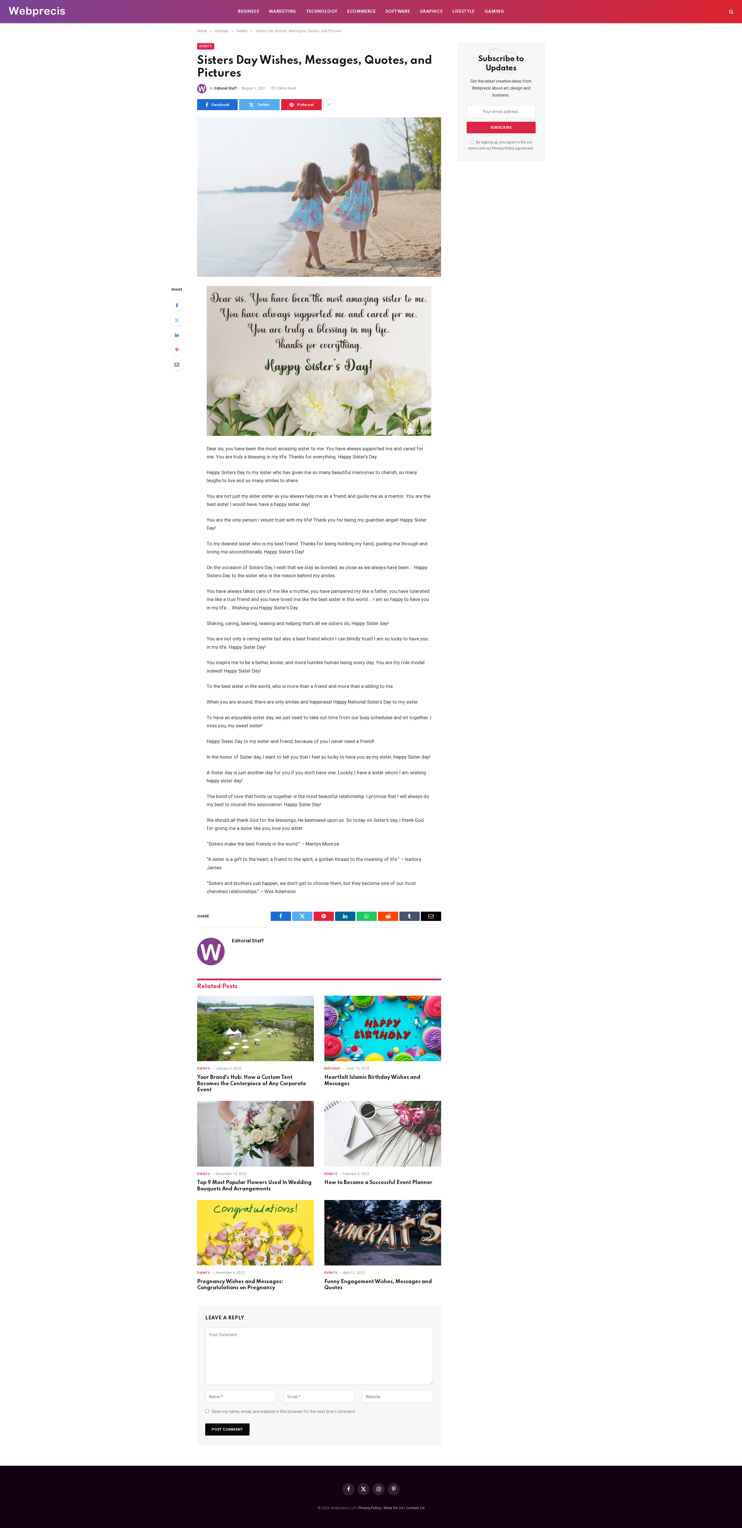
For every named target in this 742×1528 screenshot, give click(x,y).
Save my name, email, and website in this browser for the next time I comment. (284, 1411)
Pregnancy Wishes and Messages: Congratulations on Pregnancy (240, 1285)
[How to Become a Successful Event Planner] (382, 1134)
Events (205, 46)
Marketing (282, 12)
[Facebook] (177, 305)
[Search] (730, 11)
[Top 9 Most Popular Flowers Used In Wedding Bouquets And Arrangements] (255, 1134)
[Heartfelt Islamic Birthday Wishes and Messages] (382, 1028)
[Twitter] (177, 320)
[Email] (177, 364)
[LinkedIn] (177, 335)
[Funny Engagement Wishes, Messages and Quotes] (382, 1233)
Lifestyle (463, 12)
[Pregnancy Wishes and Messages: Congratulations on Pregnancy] (255, 1233)
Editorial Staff (225, 88)
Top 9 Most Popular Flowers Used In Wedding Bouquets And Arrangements (254, 1186)
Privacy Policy (503, 148)
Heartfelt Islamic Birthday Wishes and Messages (372, 1080)
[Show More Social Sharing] (329, 104)
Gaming (494, 12)
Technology (322, 12)
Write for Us (393, 1508)
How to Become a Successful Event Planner (378, 1182)
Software (397, 12)
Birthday (332, 1068)
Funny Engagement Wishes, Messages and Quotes (378, 1285)
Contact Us (415, 1508)
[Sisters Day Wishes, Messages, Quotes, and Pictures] (319, 197)
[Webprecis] (37, 12)
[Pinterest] (177, 350)
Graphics (431, 12)
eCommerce (361, 12)
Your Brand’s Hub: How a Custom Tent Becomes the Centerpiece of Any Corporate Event (251, 1084)
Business (248, 12)
